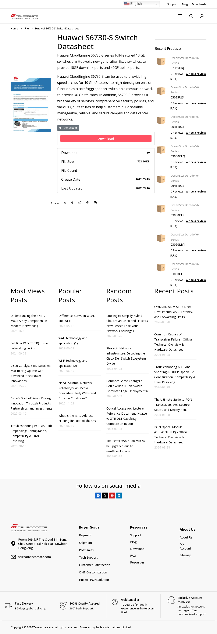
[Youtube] (112, 495)
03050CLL (177, 274)
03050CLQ (178, 156)
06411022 (177, 186)
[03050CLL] (161, 274)
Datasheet (69, 127)
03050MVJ (178, 244)
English (135, 4)
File (27, 28)
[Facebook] (98, 495)
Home (14, 28)
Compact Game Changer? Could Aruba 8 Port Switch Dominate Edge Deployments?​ (127, 386)
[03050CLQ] (161, 156)
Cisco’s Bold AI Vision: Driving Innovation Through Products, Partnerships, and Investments (31, 403)
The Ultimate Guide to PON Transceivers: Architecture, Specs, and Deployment (173, 404)
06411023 (177, 127)
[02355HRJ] (161, 67)
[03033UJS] (161, 97)
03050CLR (178, 215)
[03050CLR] (161, 215)
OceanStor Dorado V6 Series (185, 60)
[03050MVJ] (161, 244)
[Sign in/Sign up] (202, 16)
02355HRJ (177, 68)
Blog (185, 4)
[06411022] (161, 185)
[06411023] (161, 126)
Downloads (199, 4)
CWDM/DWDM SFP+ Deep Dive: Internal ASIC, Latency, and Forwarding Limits (173, 312)
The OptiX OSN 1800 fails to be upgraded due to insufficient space (125, 446)
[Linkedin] (119, 495)
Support (172, 4)
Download (106, 139)
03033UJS (177, 97)
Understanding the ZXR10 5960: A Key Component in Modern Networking (29, 321)
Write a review (196, 74)
